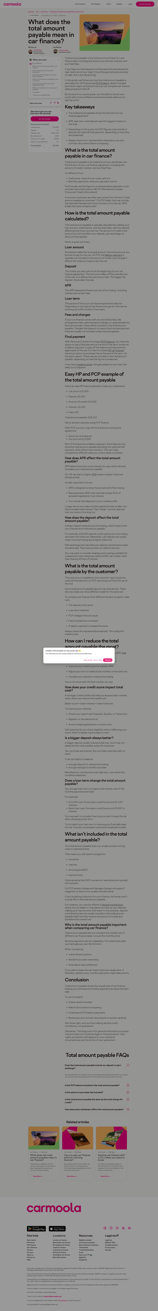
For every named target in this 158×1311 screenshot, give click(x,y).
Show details (88, 660)
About (95, 660)
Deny (100, 660)
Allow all (107, 660)
